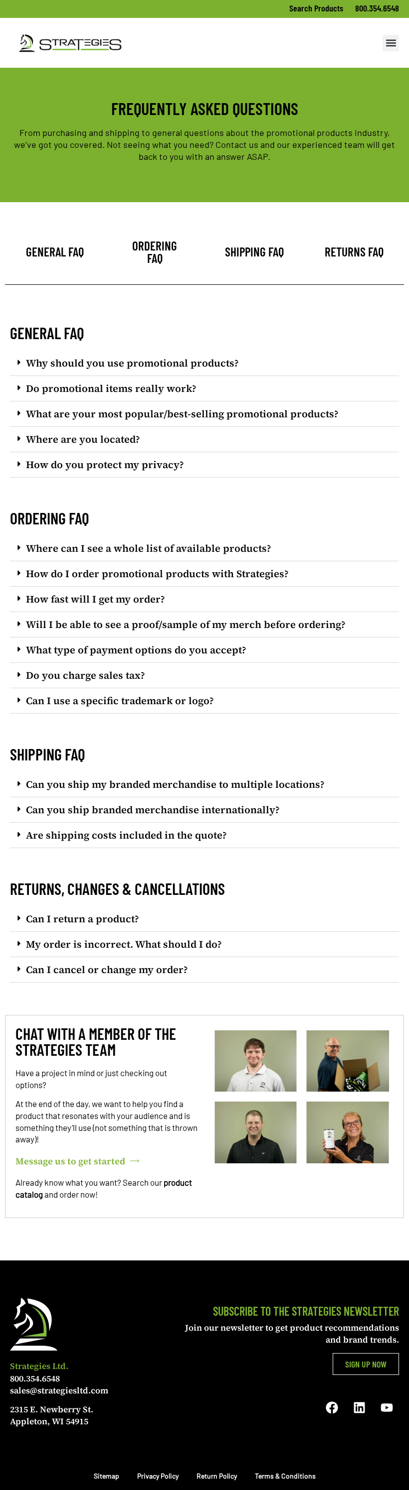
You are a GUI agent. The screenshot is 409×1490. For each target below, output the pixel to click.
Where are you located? (83, 439)
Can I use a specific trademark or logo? (120, 701)
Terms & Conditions (285, 1476)
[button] (391, 43)
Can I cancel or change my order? (107, 970)
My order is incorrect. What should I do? (124, 944)
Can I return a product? (82, 919)
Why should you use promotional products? (132, 363)
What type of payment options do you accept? (136, 650)
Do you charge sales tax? (85, 675)
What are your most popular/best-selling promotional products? (182, 414)
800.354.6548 (377, 7)
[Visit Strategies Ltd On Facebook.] (331, 1407)
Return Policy (217, 1476)
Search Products (317, 7)
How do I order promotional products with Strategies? (157, 574)
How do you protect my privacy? (105, 465)
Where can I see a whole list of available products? (148, 548)
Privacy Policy (158, 1476)
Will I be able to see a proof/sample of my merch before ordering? (186, 624)
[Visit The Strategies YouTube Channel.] (386, 1407)
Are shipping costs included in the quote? (126, 835)
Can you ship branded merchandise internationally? (153, 810)
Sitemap (106, 1476)
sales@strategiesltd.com (59, 1390)
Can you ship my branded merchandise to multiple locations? (175, 784)
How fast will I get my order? (95, 599)
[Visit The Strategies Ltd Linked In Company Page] (359, 1407)
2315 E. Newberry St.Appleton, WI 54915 (51, 1415)
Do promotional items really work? (111, 388)
